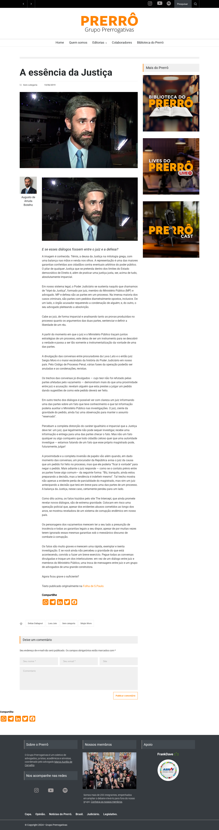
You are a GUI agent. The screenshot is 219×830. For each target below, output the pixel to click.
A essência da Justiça (66, 72)
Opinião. (40, 814)
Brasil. (79, 814)
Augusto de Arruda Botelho (28, 201)
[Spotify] (65, 790)
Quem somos (78, 42)
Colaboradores (122, 42)
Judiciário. (93, 814)
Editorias (98, 42)
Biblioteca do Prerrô (150, 42)
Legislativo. (110, 814)
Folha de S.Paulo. (93, 586)
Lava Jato (52, 623)
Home (60, 42)
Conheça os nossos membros (106, 801)
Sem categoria (30, 85)
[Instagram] (36, 790)
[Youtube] (51, 790)
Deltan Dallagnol (35, 623)
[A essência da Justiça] (79, 130)
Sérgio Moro (86, 623)
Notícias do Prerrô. (60, 814)
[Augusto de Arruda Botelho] (28, 185)
